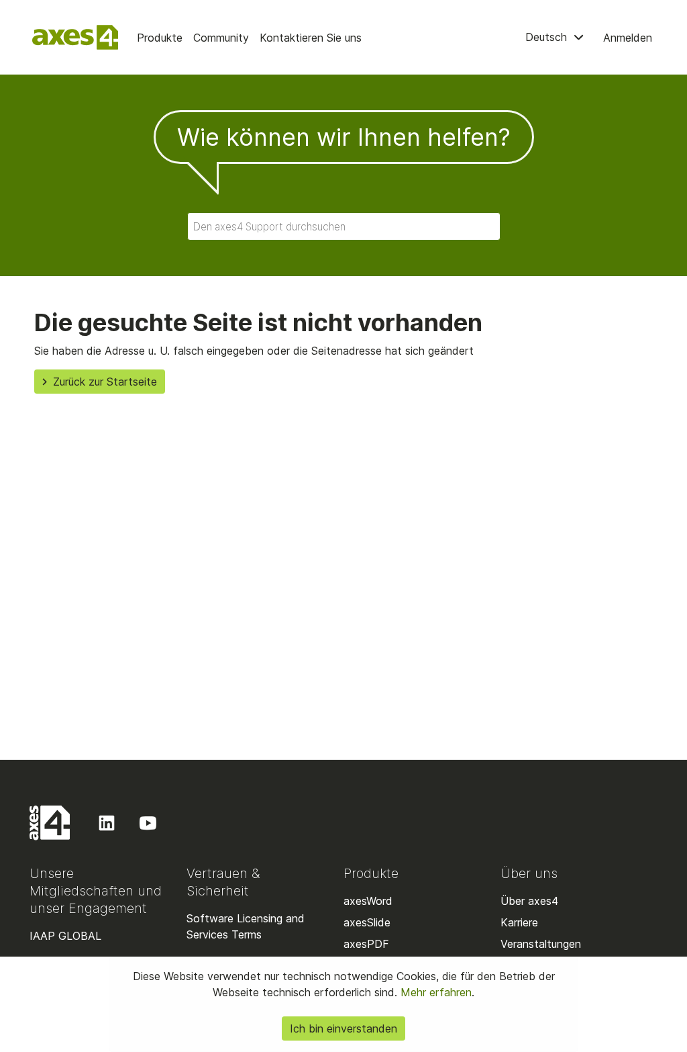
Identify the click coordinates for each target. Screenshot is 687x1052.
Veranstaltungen (540, 944)
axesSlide (367, 922)
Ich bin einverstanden (343, 1028)
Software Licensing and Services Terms (246, 926)
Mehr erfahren (434, 992)
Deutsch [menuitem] (547, 37)
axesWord (368, 901)
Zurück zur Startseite (105, 381)
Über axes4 (529, 901)
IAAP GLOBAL (65, 936)
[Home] (75, 37)
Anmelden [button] (627, 37)
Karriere (519, 922)
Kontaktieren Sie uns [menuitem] (311, 37)
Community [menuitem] (221, 37)
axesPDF (366, 944)
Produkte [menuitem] (159, 37)
